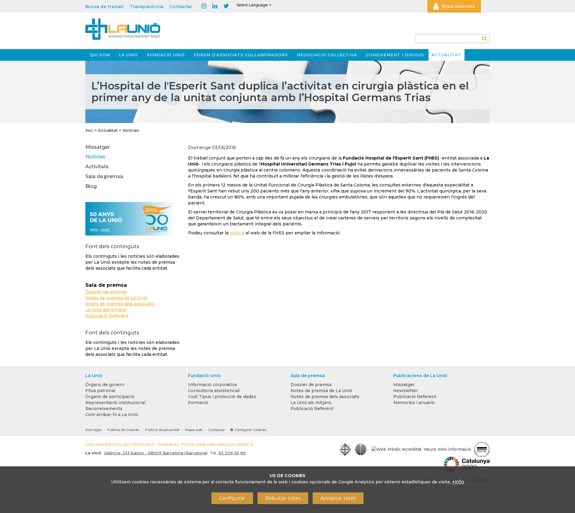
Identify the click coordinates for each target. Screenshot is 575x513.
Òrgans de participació (109, 396)
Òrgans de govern (104, 384)
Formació (198, 402)
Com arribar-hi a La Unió (111, 414)
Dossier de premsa (105, 292)
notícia (237, 233)
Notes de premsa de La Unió (116, 297)
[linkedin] (214, 6)
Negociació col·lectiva (327, 54)
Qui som (100, 54)
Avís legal (93, 430)
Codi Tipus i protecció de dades (222, 396)
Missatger (97, 147)
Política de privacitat (162, 430)
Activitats (97, 166)
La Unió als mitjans (105, 309)
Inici (89, 130)
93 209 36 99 (232, 452)
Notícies (130, 130)
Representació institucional (115, 402)
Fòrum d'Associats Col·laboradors (241, 54)
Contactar (180, 6)
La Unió (128, 54)
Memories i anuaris (414, 402)
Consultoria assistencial (214, 390)
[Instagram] (203, 6)
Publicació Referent (106, 315)
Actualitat (446, 54)
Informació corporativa (212, 384)
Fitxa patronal (100, 390)
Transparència (146, 6)
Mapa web (193, 430)
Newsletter (405, 390)
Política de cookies (123, 430)
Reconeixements (103, 408)
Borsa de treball (104, 6)
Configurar (232, 498)
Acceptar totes (338, 498)
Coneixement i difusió (395, 54)
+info (458, 482)
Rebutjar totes (282, 498)
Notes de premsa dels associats (119, 303)
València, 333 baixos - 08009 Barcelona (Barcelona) (156, 452)
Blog (91, 186)
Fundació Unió (166, 54)
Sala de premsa (104, 176)
